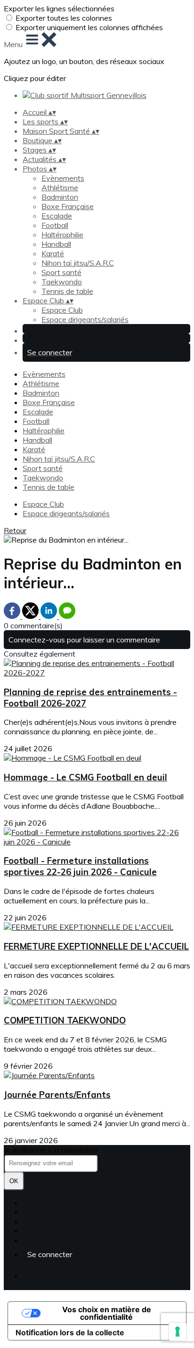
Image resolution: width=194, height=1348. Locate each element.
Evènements (62, 178)
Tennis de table (67, 291)
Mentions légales (51, 1221)
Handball (56, 244)
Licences (37, 1212)
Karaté (52, 253)
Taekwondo (61, 281)
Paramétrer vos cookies (62, 1240)
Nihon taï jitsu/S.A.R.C (77, 263)
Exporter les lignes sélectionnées (59, 8)
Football (54, 225)
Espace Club (62, 310)
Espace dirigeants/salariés (85, 319)
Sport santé (61, 272)
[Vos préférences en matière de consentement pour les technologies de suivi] (177, 1331)
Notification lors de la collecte (70, 1332)
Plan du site (42, 1202)
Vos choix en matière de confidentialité (106, 1313)
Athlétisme (59, 187)
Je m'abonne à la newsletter (51, 1149)
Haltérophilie (62, 234)
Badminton (59, 197)
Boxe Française (67, 206)
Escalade (56, 215)
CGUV (33, 1230)
